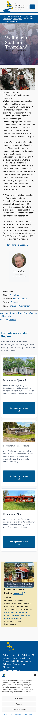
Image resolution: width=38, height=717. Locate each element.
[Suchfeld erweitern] (32, 6)
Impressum (31, 714)
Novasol (18, 593)
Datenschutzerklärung (21, 714)
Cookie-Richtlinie (9, 714)
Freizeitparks (15, 295)
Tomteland (13, 306)
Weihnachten (24, 306)
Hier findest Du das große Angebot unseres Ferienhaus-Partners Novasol (17, 615)
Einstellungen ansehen (19, 709)
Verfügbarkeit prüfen (19, 408)
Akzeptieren (19, 698)
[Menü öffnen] (27, 7)
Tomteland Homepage (16, 245)
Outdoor (12, 320)
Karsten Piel (9, 51)
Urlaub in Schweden (20, 299)
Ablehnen (19, 704)
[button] (35, 675)
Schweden (15, 302)
